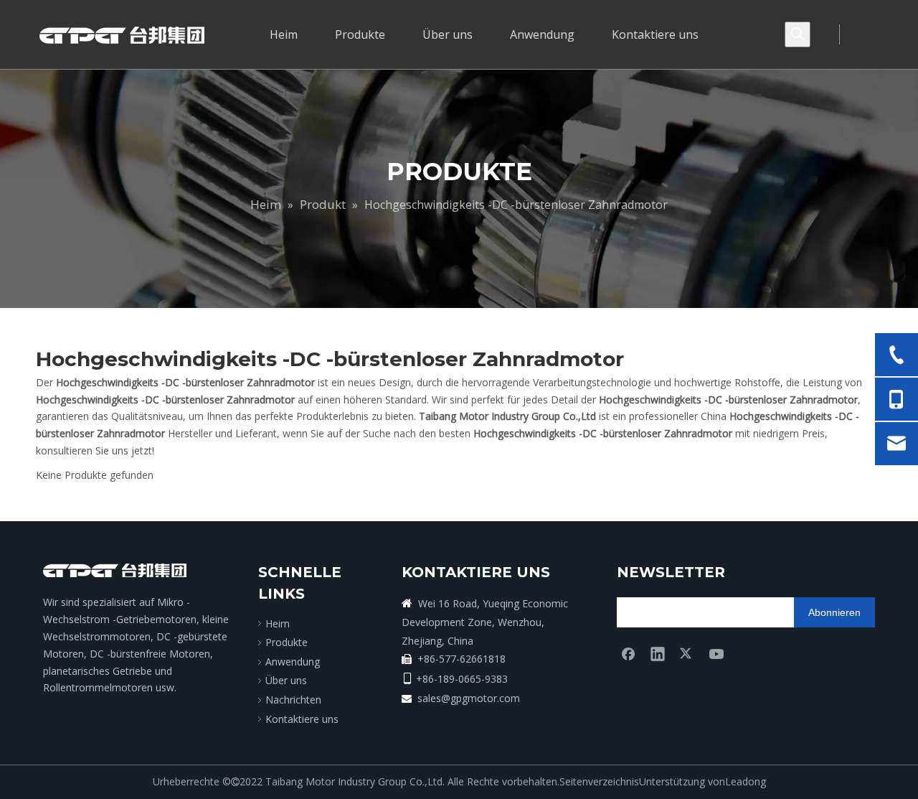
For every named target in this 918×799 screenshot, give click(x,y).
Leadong (745, 781)
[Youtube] (716, 653)
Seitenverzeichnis (599, 781)
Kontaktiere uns (302, 719)
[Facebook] (628, 653)
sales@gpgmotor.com (468, 698)
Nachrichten (293, 699)
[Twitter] (687, 653)
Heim (277, 623)
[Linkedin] (657, 653)
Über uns (286, 680)
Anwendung (292, 661)
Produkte (286, 642)
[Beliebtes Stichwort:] (797, 34)
